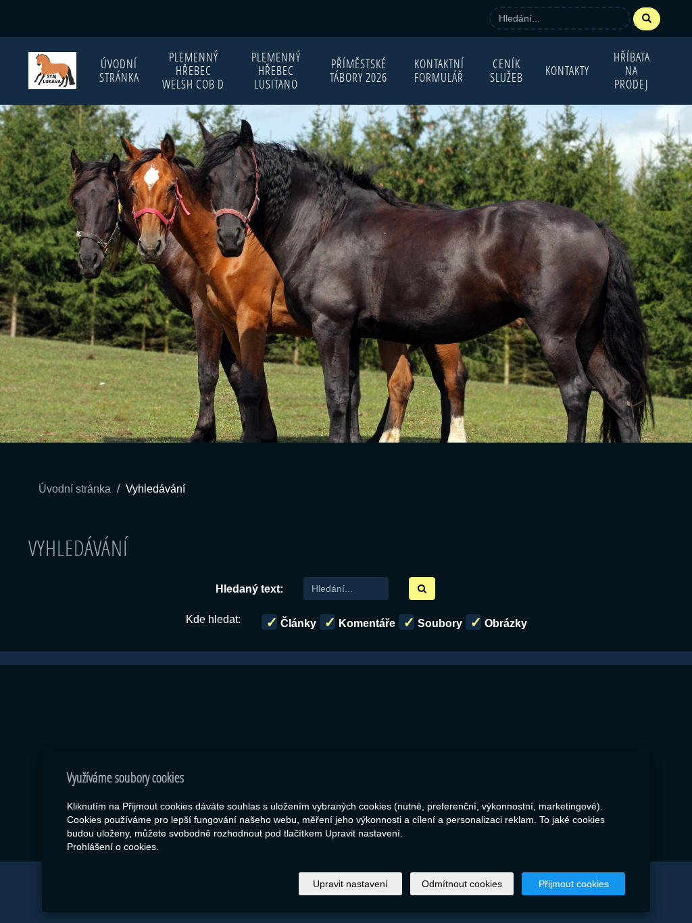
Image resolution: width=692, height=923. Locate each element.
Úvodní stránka (119, 70)
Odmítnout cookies (462, 883)
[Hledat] (646, 18)
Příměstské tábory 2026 (358, 70)
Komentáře (365, 623)
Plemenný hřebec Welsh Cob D (193, 70)
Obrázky (504, 623)
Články (297, 623)
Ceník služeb (506, 70)
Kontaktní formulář (439, 70)
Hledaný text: (249, 589)
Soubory (438, 623)
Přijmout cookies (574, 883)
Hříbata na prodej (632, 70)
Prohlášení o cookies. (113, 846)
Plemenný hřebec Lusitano (276, 70)
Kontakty (567, 70)
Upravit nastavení (350, 883)
